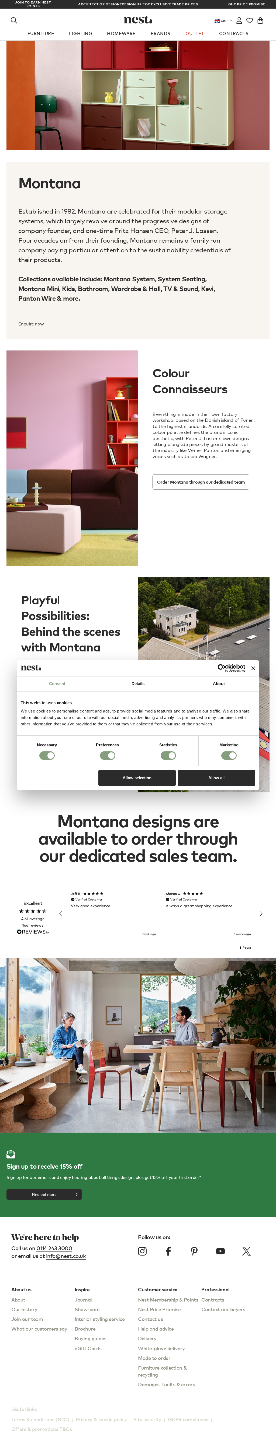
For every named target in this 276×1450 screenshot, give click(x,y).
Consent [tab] (57, 683)
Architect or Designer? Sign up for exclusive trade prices (138, 4)
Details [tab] (138, 683)
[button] (60, 913)
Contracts (234, 33)
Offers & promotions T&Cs (41, 1429)
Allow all (216, 777)
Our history (24, 1309)
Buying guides (90, 1338)
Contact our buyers (223, 1309)
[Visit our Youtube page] (220, 1251)
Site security (147, 1419)
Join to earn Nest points (33, 4)
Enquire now (31, 324)
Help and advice (156, 1328)
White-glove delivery (161, 1348)
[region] (160, 914)
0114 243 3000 (54, 1248)
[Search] (14, 19)
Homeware (121, 33)
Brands (161, 33)
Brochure (85, 1328)
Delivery (147, 1338)
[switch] (107, 755)
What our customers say (39, 1328)
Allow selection (137, 777)
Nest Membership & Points (168, 1299)
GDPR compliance (188, 1419)
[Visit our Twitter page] (246, 1251)
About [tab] (219, 683)
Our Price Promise (246, 4)
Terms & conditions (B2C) (40, 1419)
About (18, 1299)
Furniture (40, 33)
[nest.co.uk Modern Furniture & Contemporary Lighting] (138, 19)
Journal (83, 1299)
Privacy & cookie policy (101, 1419)
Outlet (194, 33)
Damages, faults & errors (166, 1384)
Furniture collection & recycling (162, 1371)
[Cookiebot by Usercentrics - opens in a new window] (221, 668)
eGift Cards (88, 1348)
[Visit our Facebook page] (168, 1251)
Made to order (154, 1358)
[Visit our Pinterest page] (194, 1251)
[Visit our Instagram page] (142, 1251)
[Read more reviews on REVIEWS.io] (33, 932)
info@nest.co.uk (66, 1256)
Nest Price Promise (159, 1309)
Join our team (27, 1319)
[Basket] (260, 19)
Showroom (87, 1309)
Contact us (150, 1319)
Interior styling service (100, 1319)
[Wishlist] (249, 19)
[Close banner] (253, 668)
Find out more (44, 1194)
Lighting (80, 33)
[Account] (239, 19)
